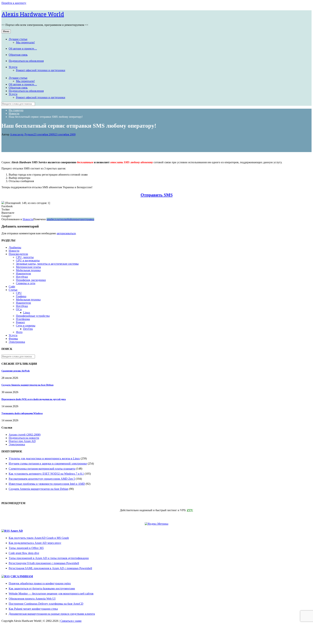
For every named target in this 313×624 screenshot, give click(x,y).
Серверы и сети (25, 283)
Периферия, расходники (31, 280)
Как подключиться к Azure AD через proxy (35, 542)
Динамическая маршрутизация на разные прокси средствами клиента (52, 613)
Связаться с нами (71, 620)
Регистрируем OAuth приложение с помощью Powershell (44, 563)
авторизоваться (66, 233)
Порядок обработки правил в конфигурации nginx (40, 583)
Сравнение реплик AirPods (15, 370)
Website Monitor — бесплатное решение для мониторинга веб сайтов (51, 593)
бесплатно (57, 219)
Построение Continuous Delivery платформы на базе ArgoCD (46, 603)
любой (68, 219)
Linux (26, 312)
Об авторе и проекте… (23, 48)
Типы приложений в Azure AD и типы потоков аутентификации (49, 558)
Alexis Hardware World (32, 14)
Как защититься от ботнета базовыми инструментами (42, 588)
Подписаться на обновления (26, 60)
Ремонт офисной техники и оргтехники (40, 70)
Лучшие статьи (18, 39)
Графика (21, 296)
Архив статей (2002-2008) (25, 434)
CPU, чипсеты (25, 257)
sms (49, 219)
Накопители (23, 273)
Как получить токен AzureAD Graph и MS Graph (39, 537)
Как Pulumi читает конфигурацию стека (33, 608)
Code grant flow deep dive (24, 553)
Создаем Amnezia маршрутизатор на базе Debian (27, 385)
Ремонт (20, 322)
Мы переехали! (25, 42)
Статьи (13, 289)
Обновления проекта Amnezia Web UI (32, 598)
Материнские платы (28, 267)
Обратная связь (18, 54)
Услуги (13, 67)
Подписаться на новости (24, 437)
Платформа (23, 319)
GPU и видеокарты (28, 260)
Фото (19, 332)
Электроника (17, 341)
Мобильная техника (28, 270)
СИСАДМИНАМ (22, 576)
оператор (77, 219)
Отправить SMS (157, 195)
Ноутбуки (22, 276)
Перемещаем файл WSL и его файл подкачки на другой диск (33, 399)
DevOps (28, 328)
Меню (6, 31)
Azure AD (16, 530)
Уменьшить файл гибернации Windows (22, 413)
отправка (88, 219)
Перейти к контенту (13, 3)
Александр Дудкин (22, 134)
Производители (18, 253)
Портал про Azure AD (22, 441)
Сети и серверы (25, 325)
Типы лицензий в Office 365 (26, 548)
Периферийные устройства (33, 315)
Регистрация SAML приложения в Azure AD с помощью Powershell (50, 568)
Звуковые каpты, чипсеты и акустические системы (47, 263)
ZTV (190, 510)
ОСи (19, 309)
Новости (28, 219)
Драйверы (15, 247)
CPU (19, 293)
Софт (12, 286)
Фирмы (13, 338)
